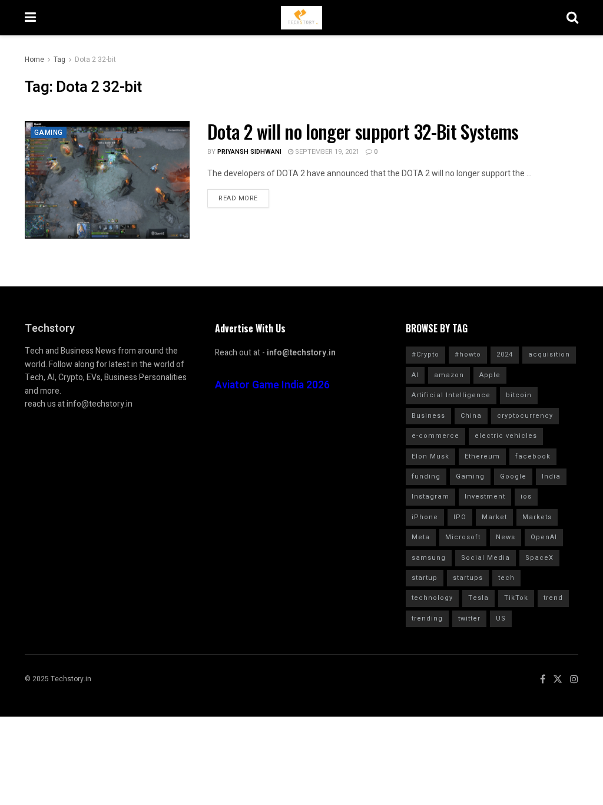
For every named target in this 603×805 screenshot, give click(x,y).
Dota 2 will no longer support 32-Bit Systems (363, 131)
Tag (59, 59)
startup (425, 578)
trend (553, 598)
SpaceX (539, 558)
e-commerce (435, 436)
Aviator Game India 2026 (272, 385)
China (471, 416)
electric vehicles (506, 436)
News (505, 537)
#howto (468, 354)
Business (428, 416)
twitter (469, 618)
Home (34, 59)
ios (526, 496)
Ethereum (482, 456)
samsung (429, 558)
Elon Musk (430, 456)
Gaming (48, 132)
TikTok (516, 598)
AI (415, 375)
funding (426, 476)
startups (468, 578)
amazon (449, 375)
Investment (485, 496)
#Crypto (425, 354)
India (551, 476)
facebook (533, 456)
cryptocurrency (525, 416)
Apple (490, 375)
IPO (459, 517)
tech (506, 578)
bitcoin (519, 395)
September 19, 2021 (326, 152)
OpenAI (544, 537)
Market (494, 517)
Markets (537, 517)
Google (513, 476)
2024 (504, 354)
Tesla (478, 598)
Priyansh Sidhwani (249, 152)
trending (427, 618)
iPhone (425, 517)
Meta (421, 537)
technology (432, 598)
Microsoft (463, 537)
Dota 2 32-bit (95, 59)
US (501, 618)
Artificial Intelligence (451, 395)
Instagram (430, 496)
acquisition (549, 354)
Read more (238, 198)
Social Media (485, 558)
